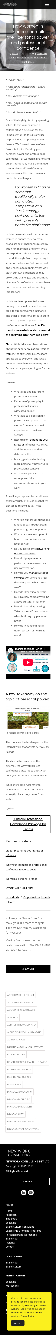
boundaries (14, 1084)
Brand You (11, 1238)
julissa (15, 53)
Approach (11, 1214)
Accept (17, 1322)
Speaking (11, 1222)
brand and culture (18, 1099)
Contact (10, 1246)
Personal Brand (25, 57)
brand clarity (15, 1114)
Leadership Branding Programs (23, 1230)
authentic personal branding (24, 1032)
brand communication (20, 1121)
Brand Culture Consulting (20, 1226)
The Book (11, 1218)
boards (42, 1062)
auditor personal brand (21, 1024)
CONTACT (27, 1181)
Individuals (12, 897)
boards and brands (19, 1069)
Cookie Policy (27, 1315)
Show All (28, 969)
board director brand (20, 1062)
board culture (16, 1054)
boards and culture (19, 1076)
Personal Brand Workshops (21, 1234)
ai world (12, 1017)
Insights (10, 1242)
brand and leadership (19, 1106)
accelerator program (20, 994)
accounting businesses (21, 1009)
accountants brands (20, 1002)
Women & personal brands (21, 878)
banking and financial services (25, 1047)
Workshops (12, 1285)
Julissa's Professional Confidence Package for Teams (28, 824)
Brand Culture (14, 1266)
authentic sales (16, 1039)
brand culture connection (23, 1129)
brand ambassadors (19, 1091)
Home (9, 1210)
